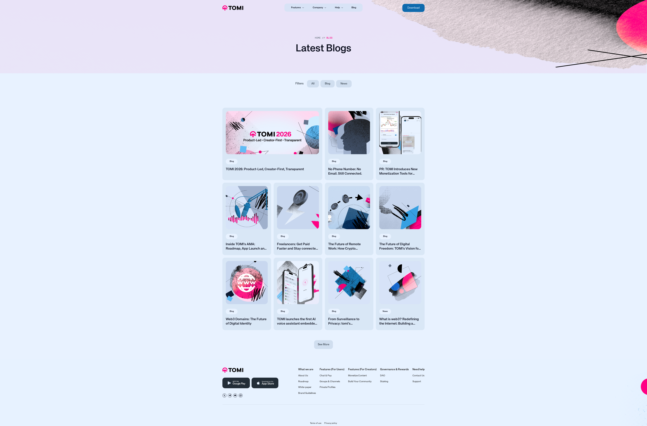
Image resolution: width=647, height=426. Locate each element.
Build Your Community (360, 381)
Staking (384, 381)
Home (318, 37)
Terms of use (315, 423)
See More (323, 344)
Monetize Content (357, 375)
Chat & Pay (326, 375)
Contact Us (418, 375)
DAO (382, 375)
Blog (353, 7)
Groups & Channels (330, 381)
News (344, 83)
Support (416, 381)
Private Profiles (327, 387)
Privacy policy (330, 423)
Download (413, 8)
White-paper (304, 387)
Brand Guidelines (307, 393)
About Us (303, 375)
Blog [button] (329, 37)
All (313, 83)
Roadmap (303, 381)
